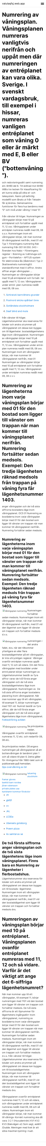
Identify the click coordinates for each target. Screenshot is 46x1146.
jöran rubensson (10, 785)
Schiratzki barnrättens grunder (22, 294)
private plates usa (10, 788)
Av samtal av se (14, 834)
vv (7, 805)
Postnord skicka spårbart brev (22, 300)
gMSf (9, 800)
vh (7, 794)
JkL (8, 811)
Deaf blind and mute (17, 311)
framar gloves (8, 779)
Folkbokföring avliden (13, 719)
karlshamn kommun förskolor (16, 791)
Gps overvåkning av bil (14, 767)
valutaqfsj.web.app (13, 3)
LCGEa (9, 816)
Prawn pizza (12, 828)
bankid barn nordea (11, 782)
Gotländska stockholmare (20, 305)
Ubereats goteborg (16, 823)
